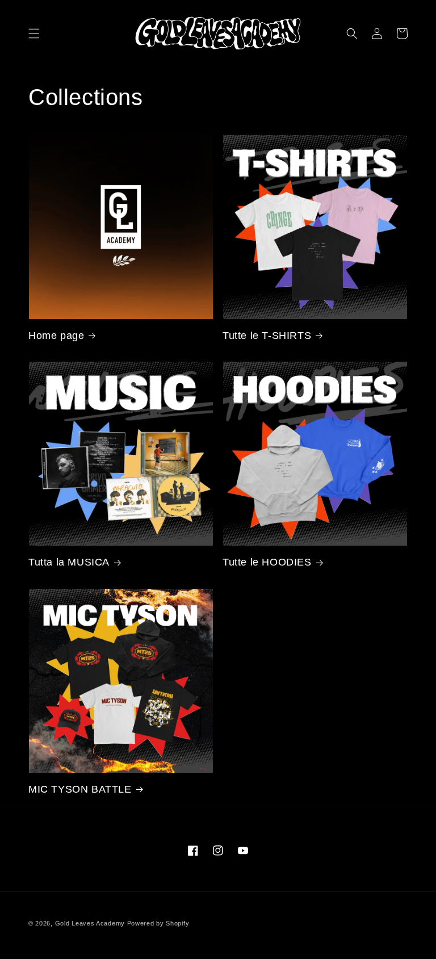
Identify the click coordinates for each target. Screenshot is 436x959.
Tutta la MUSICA (69, 562)
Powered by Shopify (158, 923)
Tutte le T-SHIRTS (267, 335)
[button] (34, 33)
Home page (56, 335)
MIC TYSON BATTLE (80, 789)
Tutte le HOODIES (267, 562)
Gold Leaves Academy (90, 923)
